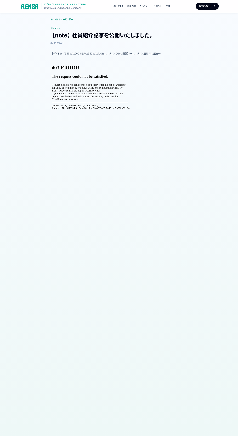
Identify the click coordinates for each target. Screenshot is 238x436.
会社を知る (118, 6)
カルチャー (145, 6)
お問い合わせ (205, 6)
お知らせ (157, 6)
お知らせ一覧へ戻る (63, 19)
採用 (168, 6)
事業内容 (131, 6)
